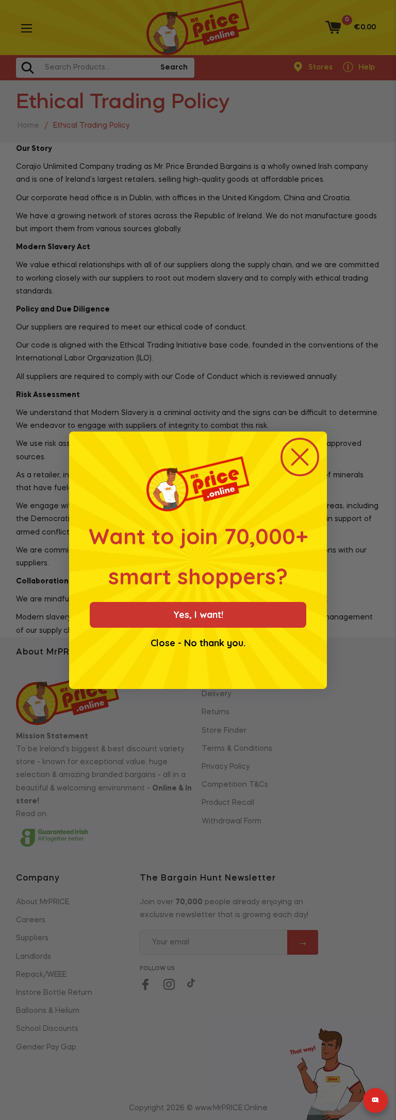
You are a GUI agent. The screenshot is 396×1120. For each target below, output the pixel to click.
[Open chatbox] (375, 1100)
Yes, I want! (198, 615)
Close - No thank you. (198, 643)
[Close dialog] (299, 457)
